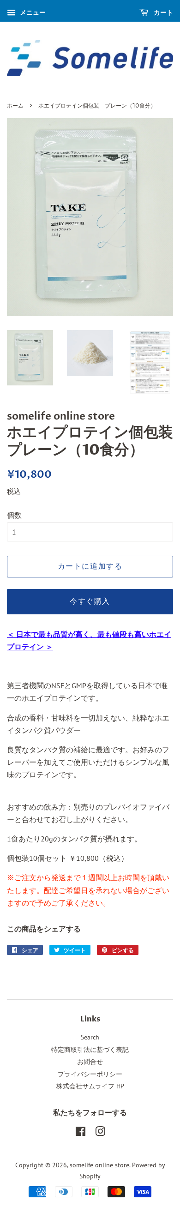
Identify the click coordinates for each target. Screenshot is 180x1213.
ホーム (15, 106)
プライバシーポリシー (90, 1074)
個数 (14, 515)
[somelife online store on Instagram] (100, 1133)
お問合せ (90, 1061)
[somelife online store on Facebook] (80, 1133)
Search (90, 1037)
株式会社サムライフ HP (90, 1086)
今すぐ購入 (90, 601)
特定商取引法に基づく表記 (90, 1049)
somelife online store (99, 1165)
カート (162, 12)
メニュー (32, 12)
